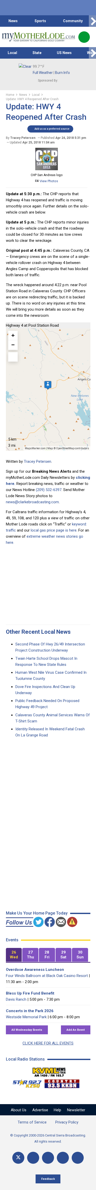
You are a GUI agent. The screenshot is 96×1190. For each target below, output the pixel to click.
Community (73, 21)
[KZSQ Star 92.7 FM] (25, 1082)
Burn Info (62, 73)
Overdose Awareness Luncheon (35, 969)
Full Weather (43, 73)
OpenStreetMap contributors (72, 448)
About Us (18, 1110)
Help (57, 1110)
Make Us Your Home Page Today (37, 913)
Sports (40, 21)
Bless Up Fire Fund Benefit (30, 993)
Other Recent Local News (38, 632)
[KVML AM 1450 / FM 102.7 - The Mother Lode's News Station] (49, 1071)
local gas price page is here (54, 530)
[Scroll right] (92, 21)
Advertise (40, 1110)
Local (12, 53)
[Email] (63, 1158)
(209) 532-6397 (48, 489)
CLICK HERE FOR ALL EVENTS (48, 1043)
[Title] (78, 1158)
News (13, 21)
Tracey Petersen (37, 461)
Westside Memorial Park (26, 1017)
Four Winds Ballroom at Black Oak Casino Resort (47, 975)
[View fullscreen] (13, 357)
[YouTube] (48, 1158)
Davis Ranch (16, 999)
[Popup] (84, 37)
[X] (18, 1158)
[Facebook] (33, 1158)
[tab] (14, 955)
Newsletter (76, 1110)
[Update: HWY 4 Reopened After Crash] (46, 169)
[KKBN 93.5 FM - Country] (62, 1082)
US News (64, 53)
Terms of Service (32, 1122)
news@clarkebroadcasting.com (32, 502)
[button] (48, 385)
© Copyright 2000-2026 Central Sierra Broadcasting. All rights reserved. (48, 1138)
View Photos (48, 181)
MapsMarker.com (35, 448)
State (37, 53)
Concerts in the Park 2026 (30, 1011)
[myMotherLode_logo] (38, 37)
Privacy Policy (66, 1122)
